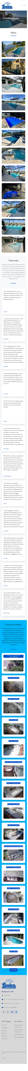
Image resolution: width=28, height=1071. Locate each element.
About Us (4, 1025)
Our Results (5, 1028)
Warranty (4, 1033)
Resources (4, 1036)
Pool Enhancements (19, 1037)
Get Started (13, 970)
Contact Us (5, 1039)
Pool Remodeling (18, 1034)
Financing (4, 1030)
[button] (22, 5)
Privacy (3, 1058)
